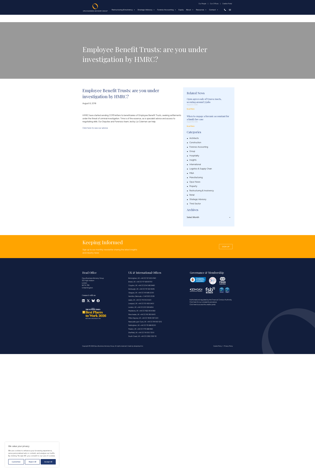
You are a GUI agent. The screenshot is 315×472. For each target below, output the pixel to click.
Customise (16, 462)
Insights (193, 160)
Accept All (48, 462)
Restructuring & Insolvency (122, 10)
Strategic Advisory (145, 10)
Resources (200, 10)
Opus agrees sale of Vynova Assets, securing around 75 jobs (204, 101)
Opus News (194, 182)
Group (192, 151)
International (195, 164)
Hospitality (194, 155)
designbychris (138, 346)
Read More (191, 109)
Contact (212, 10)
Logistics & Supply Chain (200, 168)
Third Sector (195, 203)
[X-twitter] (88, 300)
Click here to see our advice (95, 128)
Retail (191, 195)
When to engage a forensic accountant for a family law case (208, 118)
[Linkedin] (83, 300)
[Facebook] (98, 300)
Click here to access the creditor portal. (202, 304)
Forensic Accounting (165, 10)
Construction (195, 142)
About (188, 10)
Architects (194, 138)
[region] (32, 454)
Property (193, 186)
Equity (181, 10)
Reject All (32, 462)
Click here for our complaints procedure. (203, 302)
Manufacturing (196, 177)
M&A (191, 173)
